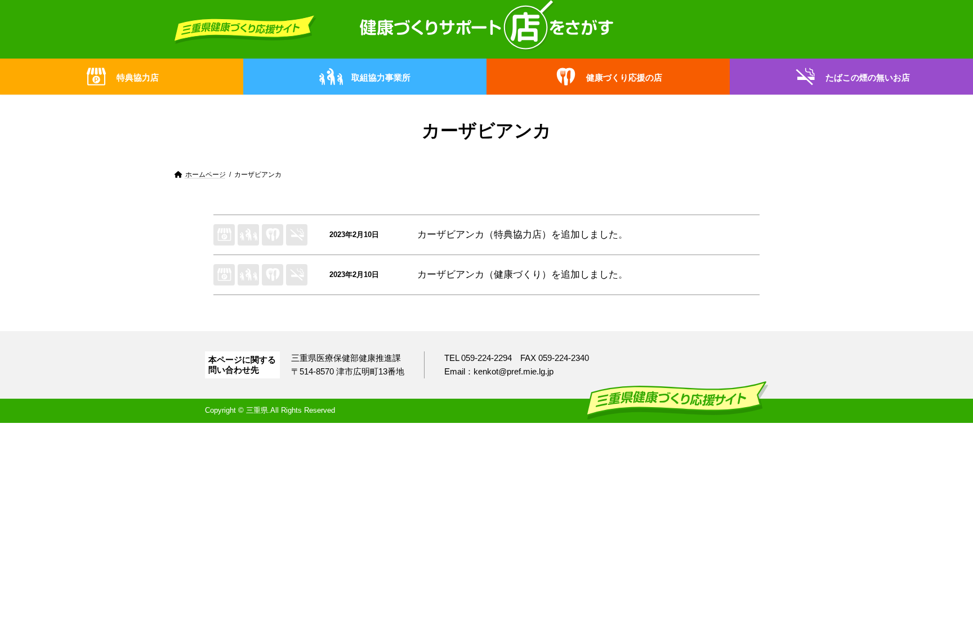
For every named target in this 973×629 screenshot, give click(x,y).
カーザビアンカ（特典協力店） (484, 234)
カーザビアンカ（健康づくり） (484, 274)
